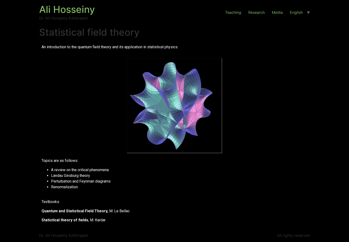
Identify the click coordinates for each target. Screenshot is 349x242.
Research (256, 12)
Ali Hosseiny (67, 9)
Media (277, 12)
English (296, 12)
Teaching (233, 12)
